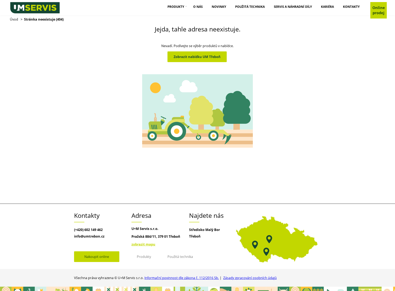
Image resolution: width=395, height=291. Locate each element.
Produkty (144, 256)
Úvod (14, 19)
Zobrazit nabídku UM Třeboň (197, 56)
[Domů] (35, 7)
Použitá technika (180, 256)
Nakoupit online (96, 256)
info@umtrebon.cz (89, 236)
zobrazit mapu (143, 244)
